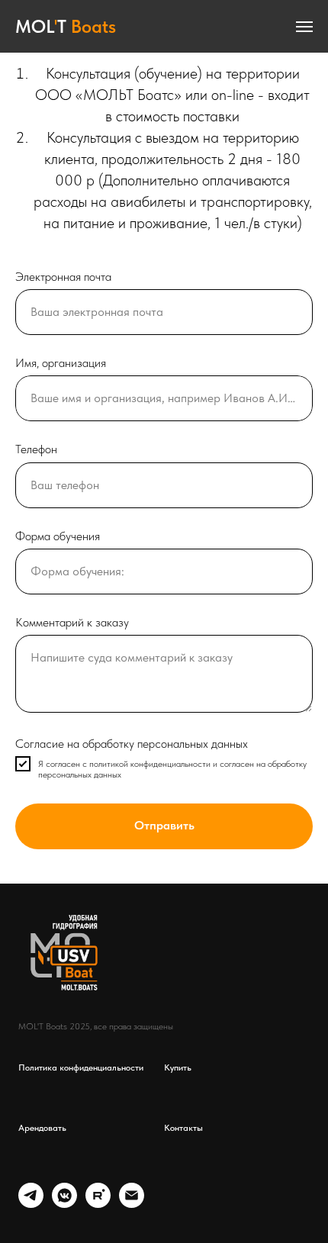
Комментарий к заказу (72, 622)
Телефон (36, 449)
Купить (177, 1067)
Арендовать (42, 1127)
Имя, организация (60, 363)
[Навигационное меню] (304, 26)
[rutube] (98, 1203)
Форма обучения (57, 536)
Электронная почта (63, 276)
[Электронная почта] (131, 1203)
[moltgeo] (30, 1203)
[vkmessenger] (64, 1203)
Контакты (183, 1127)
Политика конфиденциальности (80, 1067)
